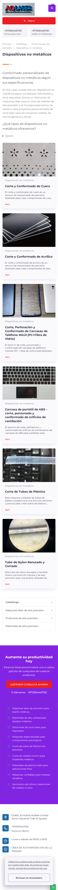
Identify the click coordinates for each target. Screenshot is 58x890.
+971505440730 (13, 30)
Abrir (7, 204)
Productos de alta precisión (21, 618)
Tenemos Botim (20, 831)
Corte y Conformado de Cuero (27, 186)
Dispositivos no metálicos (19, 180)
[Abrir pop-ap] (52, 4)
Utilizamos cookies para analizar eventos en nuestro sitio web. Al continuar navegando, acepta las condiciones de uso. (29, 864)
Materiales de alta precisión (21, 626)
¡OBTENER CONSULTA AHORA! (29, 684)
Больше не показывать (29, 878)
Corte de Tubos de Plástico (25, 491)
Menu (31, 20)
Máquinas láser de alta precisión (24, 610)
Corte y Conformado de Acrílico (29, 256)
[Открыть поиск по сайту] (52, 8)
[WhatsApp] (53, 887)
